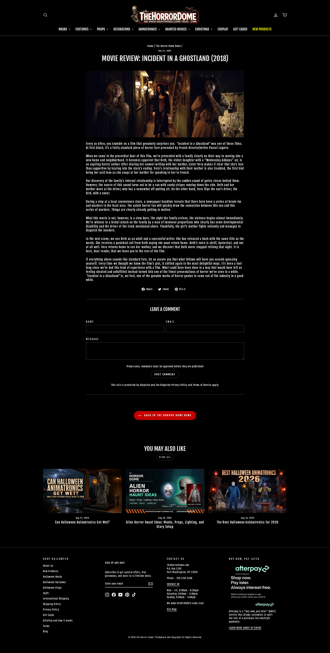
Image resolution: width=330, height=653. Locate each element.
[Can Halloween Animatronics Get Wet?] (82, 491)
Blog (45, 631)
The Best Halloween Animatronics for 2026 (247, 522)
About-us (48, 565)
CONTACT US (173, 584)
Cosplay (223, 29)
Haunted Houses (176, 29)
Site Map (172, 609)
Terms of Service (202, 385)
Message (92, 339)
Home (150, 46)
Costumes (82, 29)
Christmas (202, 29)
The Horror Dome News (168, 46)
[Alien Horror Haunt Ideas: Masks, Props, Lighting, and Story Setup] (165, 491)
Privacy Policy (179, 385)
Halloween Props (52, 587)
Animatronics (148, 29)
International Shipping (56, 598)
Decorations (122, 29)
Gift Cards (240, 29)
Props (101, 29)
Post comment (165, 374)
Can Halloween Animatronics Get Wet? (82, 522)
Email (170, 321)
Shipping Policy (52, 604)
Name (90, 321)
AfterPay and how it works (58, 620)
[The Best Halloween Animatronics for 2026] (247, 491)
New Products (262, 29)
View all (165, 457)
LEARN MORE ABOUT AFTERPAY (245, 627)
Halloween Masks (52, 576)
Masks (63, 29)
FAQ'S (46, 593)
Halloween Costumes (54, 582)
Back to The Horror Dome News (167, 415)
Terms (46, 626)
